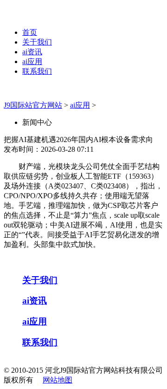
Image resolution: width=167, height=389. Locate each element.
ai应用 (32, 61)
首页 (29, 32)
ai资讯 (32, 52)
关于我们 (37, 42)
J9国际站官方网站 (33, 105)
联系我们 (37, 71)
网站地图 (57, 380)
